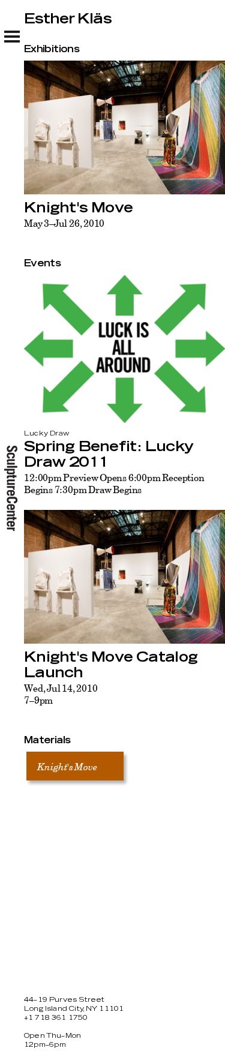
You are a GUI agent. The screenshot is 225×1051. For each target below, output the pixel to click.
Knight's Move (78, 208)
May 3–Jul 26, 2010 (64, 223)
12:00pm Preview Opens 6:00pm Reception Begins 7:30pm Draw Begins (114, 483)
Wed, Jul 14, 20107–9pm (60, 694)
